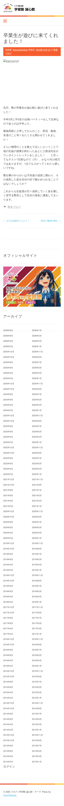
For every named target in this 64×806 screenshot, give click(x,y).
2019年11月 (37, 543)
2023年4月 (8, 436)
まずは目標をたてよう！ (16, 220)
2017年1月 (37, 633)
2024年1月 (37, 410)
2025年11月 (37, 351)
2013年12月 (8, 734)
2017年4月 (8, 628)
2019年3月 (37, 564)
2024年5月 (37, 399)
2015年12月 (8, 671)
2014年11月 (37, 702)
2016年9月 (37, 644)
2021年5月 (37, 495)
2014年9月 (37, 708)
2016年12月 (8, 639)
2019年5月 (37, 559)
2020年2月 (8, 538)
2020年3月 (37, 532)
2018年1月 (37, 601)
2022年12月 (8, 447)
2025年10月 (8, 356)
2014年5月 (37, 719)
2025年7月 (37, 362)
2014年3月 (37, 724)
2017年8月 (8, 617)
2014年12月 (8, 702)
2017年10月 (8, 612)
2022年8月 (8, 458)
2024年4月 (8, 404)
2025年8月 (8, 362)
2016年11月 (37, 639)
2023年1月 (37, 442)
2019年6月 (8, 559)
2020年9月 (37, 516)
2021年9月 (37, 484)
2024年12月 (8, 383)
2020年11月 (37, 511)
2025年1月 (37, 378)
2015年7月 (37, 681)
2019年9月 (37, 548)
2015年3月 (37, 692)
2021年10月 (8, 484)
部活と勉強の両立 (51, 220)
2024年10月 (8, 388)
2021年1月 (37, 506)
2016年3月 (37, 660)
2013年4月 (8, 756)
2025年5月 (37, 367)
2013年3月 (37, 756)
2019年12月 (8, 543)
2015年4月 (8, 692)
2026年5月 (37, 335)
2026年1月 (37, 346)
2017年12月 (8, 607)
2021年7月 (37, 490)
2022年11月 (37, 447)
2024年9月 (37, 388)
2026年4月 (8, 340)
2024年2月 (8, 410)
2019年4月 (8, 564)
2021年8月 (8, 490)
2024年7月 (37, 394)
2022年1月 (37, 474)
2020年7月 (37, 521)
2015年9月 (37, 676)
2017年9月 (37, 612)
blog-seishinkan (20, 49)
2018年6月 (8, 591)
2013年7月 (37, 745)
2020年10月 (8, 516)
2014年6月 (8, 719)
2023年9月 (37, 420)
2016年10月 (8, 644)
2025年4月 (8, 372)
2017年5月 (37, 623)
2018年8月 (8, 585)
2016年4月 (8, 660)
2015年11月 (37, 671)
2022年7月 (37, 458)
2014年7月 (37, 713)
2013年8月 (8, 745)
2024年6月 (8, 399)
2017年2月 (8, 633)
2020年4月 (8, 532)
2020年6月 (8, 527)
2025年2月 (8, 378)
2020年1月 (37, 538)
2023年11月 (37, 415)
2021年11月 (37, 479)
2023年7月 (37, 426)
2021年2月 (8, 506)
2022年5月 (37, 463)
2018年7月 (37, 585)
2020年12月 (8, 511)
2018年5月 (37, 591)
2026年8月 (8, 330)
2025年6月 (8, 367)
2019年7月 (37, 553)
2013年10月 (8, 740)
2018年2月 (8, 601)
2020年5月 (37, 527)
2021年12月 (8, 479)
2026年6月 (8, 335)
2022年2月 (8, 474)
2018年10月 (8, 580)
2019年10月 (8, 548)
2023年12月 (8, 415)
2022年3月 (37, 468)
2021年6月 (8, 495)
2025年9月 (37, 356)
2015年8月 (8, 681)
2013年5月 (37, 750)
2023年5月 (37, 431)
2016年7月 (37, 649)
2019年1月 (37, 569)
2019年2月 (8, 569)
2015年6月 (8, 687)
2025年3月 (37, 372)
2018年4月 (8, 596)
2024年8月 (8, 394)
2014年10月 (8, 708)
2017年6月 (8, 623)
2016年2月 (8, 665)
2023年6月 (8, 431)
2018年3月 (37, 596)
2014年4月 (8, 724)
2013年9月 (37, 740)
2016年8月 (8, 649)
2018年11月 (37, 575)
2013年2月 (8, 761)
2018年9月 (37, 580)
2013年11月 (37, 734)
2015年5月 (37, 687)
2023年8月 (8, 426)
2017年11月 (37, 607)
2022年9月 (37, 452)
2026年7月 (37, 330)
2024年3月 (37, 404)
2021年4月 (8, 500)
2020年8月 (8, 521)
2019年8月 (8, 553)
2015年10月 (8, 676)
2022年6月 (8, 463)
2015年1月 (37, 697)
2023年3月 (37, 436)
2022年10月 (8, 452)
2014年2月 (8, 729)
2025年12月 (8, 351)
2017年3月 (37, 628)
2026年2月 (8, 346)
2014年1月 (37, 729)
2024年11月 (37, 383)
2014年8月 (8, 713)
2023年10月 (8, 420)
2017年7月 (37, 617)
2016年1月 (37, 665)
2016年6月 (8, 655)
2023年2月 (8, 442)
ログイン (9, 766)
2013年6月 (8, 750)
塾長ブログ (14, 207)
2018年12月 (8, 575)
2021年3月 (37, 500)
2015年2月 (8, 697)
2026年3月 (37, 340)
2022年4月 (8, 468)
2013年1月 (37, 761)
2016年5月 (37, 655)
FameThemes (9, 795)
